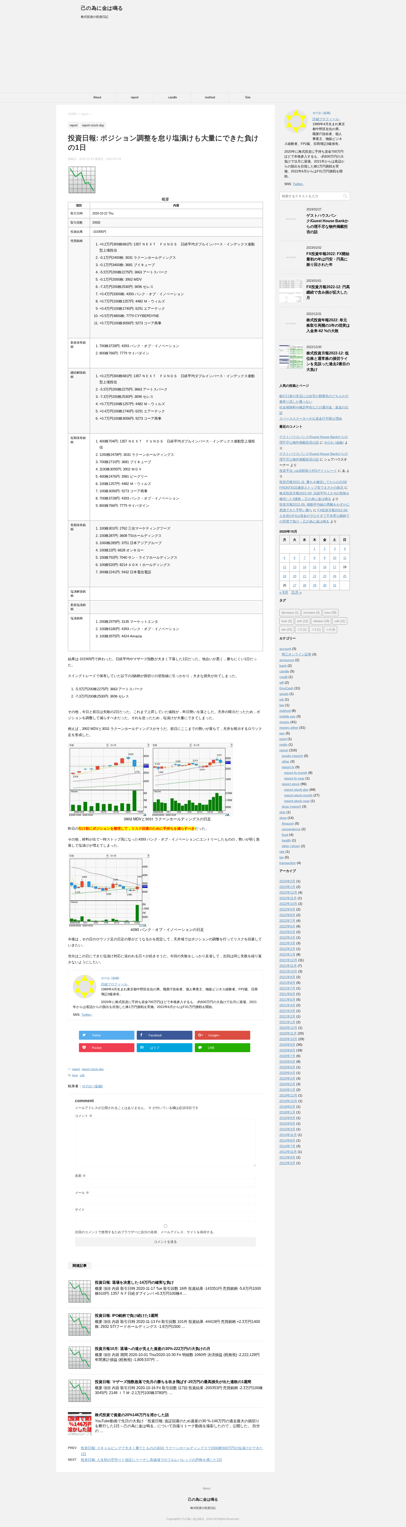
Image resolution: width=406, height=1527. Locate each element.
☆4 (330, 629)
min (302, 621)
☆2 (301, 629)
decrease (289, 612)
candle (172, 97)
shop (283, 818)
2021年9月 (287, 977)
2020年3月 (287, 1078)
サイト (80, 1209)
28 (304, 585)
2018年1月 (287, 1112)
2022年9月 (287, 909)
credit (283, 677)
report (135, 97)
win (286, 629)
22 (314, 576)
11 (344, 558)
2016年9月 (287, 1118)
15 (314, 567)
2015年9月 (287, 1123)
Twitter (86, 1014)
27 (294, 585)
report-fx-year (294, 778)
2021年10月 (288, 971)
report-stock (291, 784)
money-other (288, 727)
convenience (291, 829)
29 (314, 585)
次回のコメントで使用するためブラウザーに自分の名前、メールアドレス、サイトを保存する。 (145, 1232)
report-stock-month (298, 795)
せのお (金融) (92, 1086)
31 (334, 585)
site (282, 851)
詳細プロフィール (114, 984)
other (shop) (291, 846)
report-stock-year (297, 801)
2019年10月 (288, 1101)
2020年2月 (287, 1084)
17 (334, 567)
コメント (83, 1116)
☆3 (316, 629)
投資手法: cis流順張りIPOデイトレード (308, 471)
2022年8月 (287, 915)
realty (283, 744)
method (210, 97)
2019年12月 (288, 1095)
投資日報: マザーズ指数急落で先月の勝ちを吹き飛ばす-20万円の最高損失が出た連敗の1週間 (173, 1382)
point (283, 739)
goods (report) (292, 756)
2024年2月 (287, 881)
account (285, 649)
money (284, 722)
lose (75, 1075)
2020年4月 (287, 1073)
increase (312, 612)
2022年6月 (287, 926)
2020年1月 (287, 1090)
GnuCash (286, 688)
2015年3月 (287, 1129)
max (286, 621)
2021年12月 (288, 960)
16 (324, 567)
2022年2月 (287, 949)
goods (284, 694)
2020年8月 (287, 1050)
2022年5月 (287, 932)
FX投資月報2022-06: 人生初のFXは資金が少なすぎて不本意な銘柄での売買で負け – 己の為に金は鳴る (314, 515)
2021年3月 (287, 1011)
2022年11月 (288, 898)
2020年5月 (287, 1067)
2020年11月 (288, 1033)
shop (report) (291, 806)
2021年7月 (287, 988)
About (97, 97)
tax (281, 857)
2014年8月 (287, 1140)
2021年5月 (287, 999)
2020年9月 (287, 1044)
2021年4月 (287, 1005)
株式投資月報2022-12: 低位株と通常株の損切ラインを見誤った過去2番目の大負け (328, 361)
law (281, 705)
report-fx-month (295, 773)
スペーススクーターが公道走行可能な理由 (310, 418)
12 (284, 567)
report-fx (288, 767)
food (285, 835)
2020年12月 (288, 1028)
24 (334, 576)
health (286, 840)
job (281, 699)
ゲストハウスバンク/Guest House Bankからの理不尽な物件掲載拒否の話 (327, 223)
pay (282, 733)
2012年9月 (287, 1157)
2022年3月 (287, 943)
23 (324, 576)
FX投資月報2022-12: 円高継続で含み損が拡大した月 (328, 292)
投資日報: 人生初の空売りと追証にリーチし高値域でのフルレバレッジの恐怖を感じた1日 (151, 1460)
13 (294, 567)
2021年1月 (287, 1022)
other (285, 761)
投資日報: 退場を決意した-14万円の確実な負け (134, 1282)
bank (283, 665)
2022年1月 (287, 954)
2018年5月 (287, 1106)
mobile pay (287, 716)
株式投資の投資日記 (203, 1508)
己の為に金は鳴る (102, 8)
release (321, 621)
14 (304, 567)
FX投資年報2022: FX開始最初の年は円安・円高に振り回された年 (327, 259)
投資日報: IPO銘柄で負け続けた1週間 (126, 1316)
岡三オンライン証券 (296, 654)
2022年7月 (287, 920)
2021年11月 (288, 966)
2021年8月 (287, 982)
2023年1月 (287, 887)
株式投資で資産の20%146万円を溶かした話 (132, 1415)
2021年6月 (287, 994)
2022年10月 (288, 904)
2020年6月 (287, 1061)
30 (324, 585)
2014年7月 (287, 1146)
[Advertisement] (203, 57)
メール (82, 1192)
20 (294, 576)
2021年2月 (287, 1016)
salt (82, 1075)
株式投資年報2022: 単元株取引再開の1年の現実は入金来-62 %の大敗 (328, 325)
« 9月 (283, 592)
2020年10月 (288, 1039)
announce (286, 660)
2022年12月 (288, 892)
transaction (287, 863)
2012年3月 (287, 1163)
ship (282, 812)
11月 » (296, 592)
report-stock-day (93, 1069)
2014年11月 (288, 1135)
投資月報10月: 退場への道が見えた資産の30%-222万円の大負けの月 (152, 1349)
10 (334, 558)
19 (284, 576)
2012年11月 (288, 1152)
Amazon (288, 823)
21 (304, 576)
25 (344, 576)
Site (247, 97)
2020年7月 (287, 1056)
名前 (80, 1176)
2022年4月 (287, 937)
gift (281, 682)
